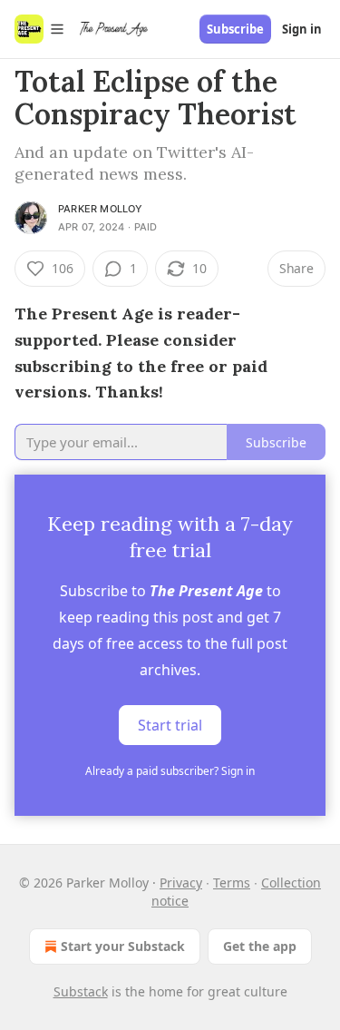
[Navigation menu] (40, 29)
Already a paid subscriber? (170, 771)
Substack (80, 991)
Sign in (302, 29)
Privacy (181, 882)
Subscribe (235, 29)
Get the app (259, 946)
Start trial (170, 725)
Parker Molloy (100, 208)
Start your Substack (123, 946)
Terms (231, 882)
